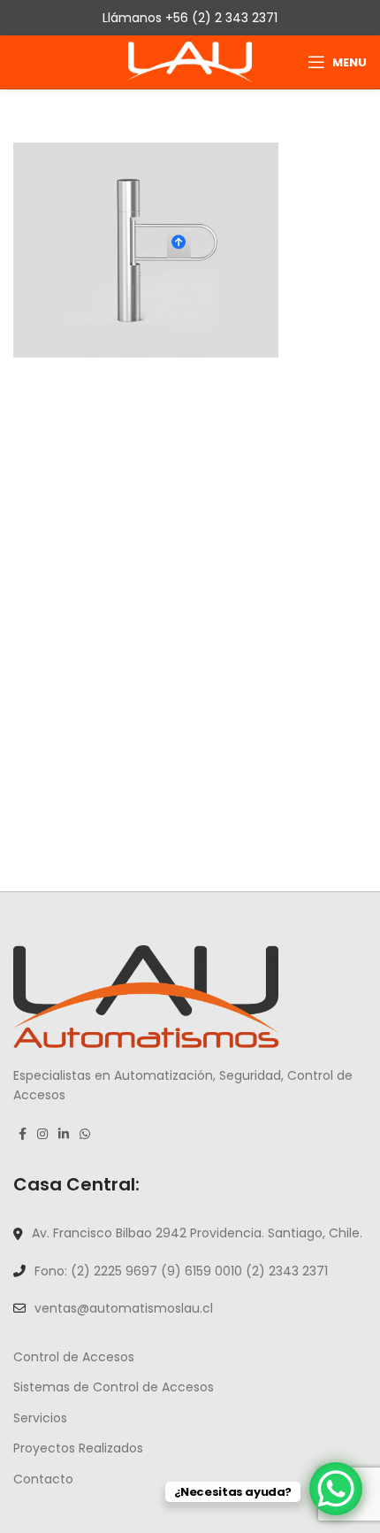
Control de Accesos (73, 1357)
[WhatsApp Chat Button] (335, 1488)
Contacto (43, 1479)
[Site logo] (190, 61)
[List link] (190, 1233)
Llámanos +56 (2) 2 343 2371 (190, 18)
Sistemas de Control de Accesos (113, 1387)
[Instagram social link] (42, 1133)
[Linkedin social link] (63, 1133)
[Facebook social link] (22, 1133)
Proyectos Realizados (78, 1448)
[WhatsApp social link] (84, 1133)
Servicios (40, 1418)
